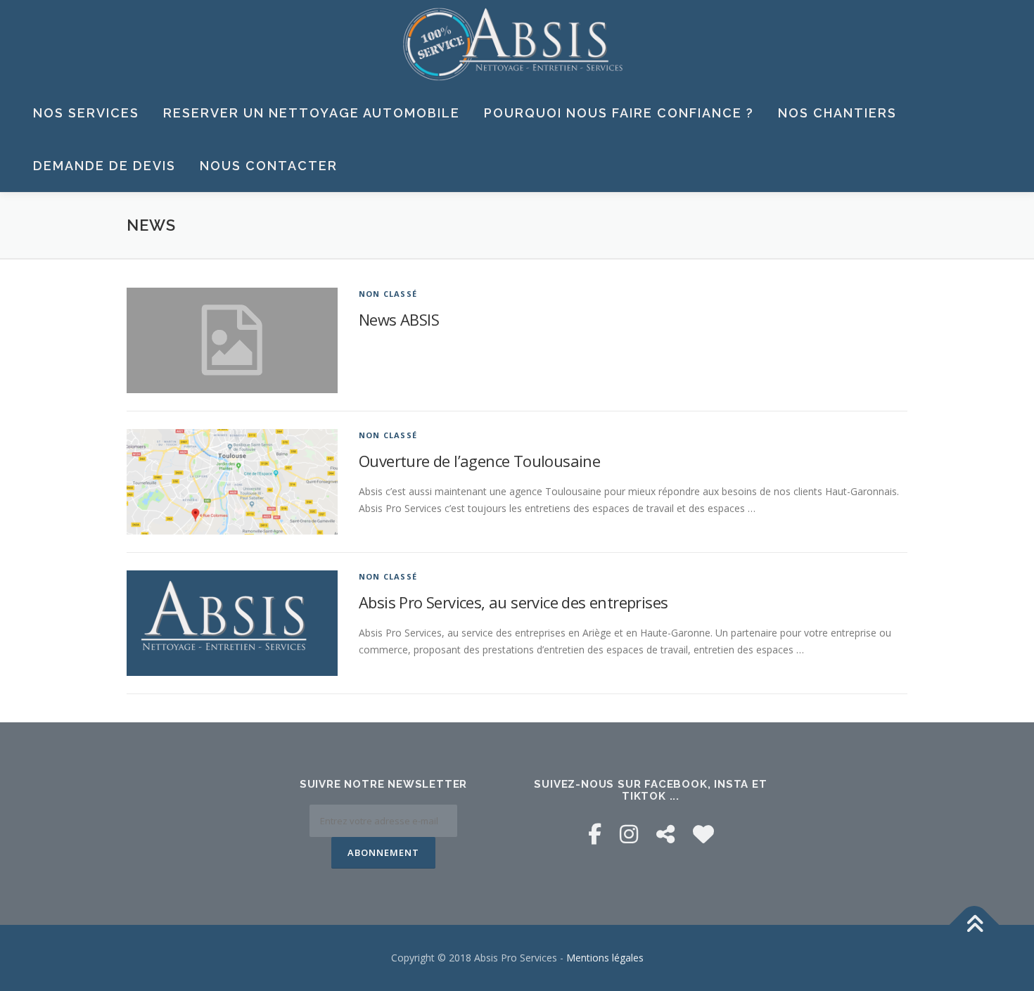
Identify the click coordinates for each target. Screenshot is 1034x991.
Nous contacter (269, 165)
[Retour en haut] (975, 925)
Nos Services (86, 113)
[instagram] (629, 833)
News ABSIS (399, 319)
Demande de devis (104, 165)
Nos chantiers (837, 113)
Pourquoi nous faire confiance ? (619, 113)
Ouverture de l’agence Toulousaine (479, 460)
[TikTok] (665, 833)
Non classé (388, 293)
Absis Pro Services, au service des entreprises (513, 602)
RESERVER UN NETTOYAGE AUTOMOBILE (311, 113)
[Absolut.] (703, 833)
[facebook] (594, 833)
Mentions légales (605, 957)
